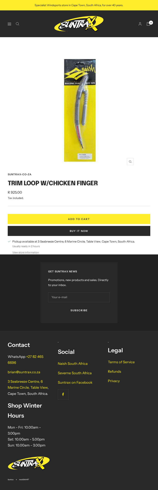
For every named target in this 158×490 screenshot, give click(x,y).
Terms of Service (121, 362)
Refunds (114, 371)
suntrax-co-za (20, 174)
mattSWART (24, 479)
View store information (25, 252)
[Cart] (148, 24)
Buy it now (79, 230)
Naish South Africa (73, 364)
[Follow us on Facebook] (63, 394)
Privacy (114, 381)
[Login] (140, 23)
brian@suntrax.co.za (24, 372)
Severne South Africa (75, 373)
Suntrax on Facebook (75, 382)
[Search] (17, 24)
